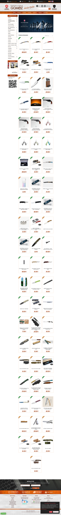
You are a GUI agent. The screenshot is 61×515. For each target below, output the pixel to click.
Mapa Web (12, 497)
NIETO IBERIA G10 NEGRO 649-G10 (24, 69)
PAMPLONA (9, 58)
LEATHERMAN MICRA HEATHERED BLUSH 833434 (48, 129)
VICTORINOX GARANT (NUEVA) (36, 309)
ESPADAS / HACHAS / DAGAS (12, 43)
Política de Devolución (12, 504)
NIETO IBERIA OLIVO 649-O (36, 69)
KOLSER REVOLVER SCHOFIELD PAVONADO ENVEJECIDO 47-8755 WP (36, 129)
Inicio (14, 12)
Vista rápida (24, 42)
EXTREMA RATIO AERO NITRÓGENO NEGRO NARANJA (36, 109)
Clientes (29, 12)
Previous (20, 23)
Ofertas (40, 12)
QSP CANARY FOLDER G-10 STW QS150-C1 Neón (36, 289)
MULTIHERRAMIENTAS (11, 30)
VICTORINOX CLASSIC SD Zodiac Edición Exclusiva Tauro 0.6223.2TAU (24, 249)
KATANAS (9, 41)
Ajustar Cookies (55, 511)
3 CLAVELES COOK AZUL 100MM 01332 (48, 69)
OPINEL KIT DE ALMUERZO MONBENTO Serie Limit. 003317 (24, 329)
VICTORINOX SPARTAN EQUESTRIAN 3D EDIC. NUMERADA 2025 (24, 289)
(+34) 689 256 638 (37, 501)
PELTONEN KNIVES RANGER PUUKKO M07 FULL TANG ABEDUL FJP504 (36, 389)
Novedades (45, 12)
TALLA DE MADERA (11, 24)
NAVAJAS (9, 17)
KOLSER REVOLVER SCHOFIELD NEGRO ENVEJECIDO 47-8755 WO (24, 129)
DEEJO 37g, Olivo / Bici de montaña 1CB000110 (48, 408)
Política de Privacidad (12, 501)
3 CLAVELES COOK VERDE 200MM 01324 (24, 89)
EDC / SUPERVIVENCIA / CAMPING (11, 28)
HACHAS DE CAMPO (11, 26)
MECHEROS (9, 55)
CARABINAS (10, 48)
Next (52, 23)
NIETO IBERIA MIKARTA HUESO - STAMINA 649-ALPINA (36, 169)
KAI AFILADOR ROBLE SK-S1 (24, 428)
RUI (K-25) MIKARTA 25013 (24, 368)
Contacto (35, 12)
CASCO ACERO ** (13, 71)
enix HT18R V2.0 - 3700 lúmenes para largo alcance (47, 249)
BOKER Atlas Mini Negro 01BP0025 (48, 289)
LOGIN (39, 6)
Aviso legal (12, 500)
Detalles (19, 12)
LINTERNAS (10, 50)
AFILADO (9, 40)
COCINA (9, 31)
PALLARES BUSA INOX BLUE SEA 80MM (24, 448)
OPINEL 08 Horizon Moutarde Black (48, 189)
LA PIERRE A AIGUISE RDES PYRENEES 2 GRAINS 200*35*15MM (48, 349)
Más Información (43, 509)
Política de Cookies (13, 503)
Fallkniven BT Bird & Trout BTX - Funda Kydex (36, 209)
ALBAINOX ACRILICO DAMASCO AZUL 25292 (24, 408)
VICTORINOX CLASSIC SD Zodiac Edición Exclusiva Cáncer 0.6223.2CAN (48, 209)
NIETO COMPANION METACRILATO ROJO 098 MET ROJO (36, 229)
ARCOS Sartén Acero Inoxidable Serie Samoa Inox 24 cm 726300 (24, 229)
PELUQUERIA (10, 38)
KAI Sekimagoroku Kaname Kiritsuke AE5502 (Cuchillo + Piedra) (36, 428)
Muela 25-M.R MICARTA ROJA (48, 49)
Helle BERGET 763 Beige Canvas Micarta (36, 269)
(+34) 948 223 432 (37, 500)
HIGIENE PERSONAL (11, 35)
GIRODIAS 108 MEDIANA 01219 (36, 349)
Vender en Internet (30, 511)
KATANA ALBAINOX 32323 (48, 428)
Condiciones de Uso (13, 502)
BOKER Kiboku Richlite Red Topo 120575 (36, 408)
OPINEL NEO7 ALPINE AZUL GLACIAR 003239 (48, 169)
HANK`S (9, 22)
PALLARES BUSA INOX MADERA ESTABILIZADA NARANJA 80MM (36, 448)
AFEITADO (9, 36)
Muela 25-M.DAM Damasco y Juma (24, 49)
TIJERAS (9, 33)
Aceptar (51, 511)
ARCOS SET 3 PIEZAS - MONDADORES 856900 (24, 189)
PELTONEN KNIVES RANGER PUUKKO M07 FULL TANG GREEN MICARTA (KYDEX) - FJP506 (36, 328)
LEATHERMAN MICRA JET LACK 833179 (24, 149)
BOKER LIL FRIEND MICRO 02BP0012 (24, 349)
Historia (24, 12)
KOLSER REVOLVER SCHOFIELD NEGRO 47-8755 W (48, 109)
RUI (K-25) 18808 (48, 448)
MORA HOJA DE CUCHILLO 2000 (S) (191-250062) (47, 309)
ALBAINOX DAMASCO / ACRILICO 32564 (48, 388)
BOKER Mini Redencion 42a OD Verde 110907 (24, 388)
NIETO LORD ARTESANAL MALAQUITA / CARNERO (48, 368)
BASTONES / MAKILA (11, 53)
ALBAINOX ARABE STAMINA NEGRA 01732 (48, 329)
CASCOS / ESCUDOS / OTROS (12, 45)
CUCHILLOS (9, 19)
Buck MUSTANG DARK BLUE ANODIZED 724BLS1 (24, 109)
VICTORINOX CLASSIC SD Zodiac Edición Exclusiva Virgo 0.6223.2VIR (36, 189)
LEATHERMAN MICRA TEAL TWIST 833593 (47, 149)
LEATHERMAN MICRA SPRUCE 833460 (36, 149)
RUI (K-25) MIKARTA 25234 (36, 468)
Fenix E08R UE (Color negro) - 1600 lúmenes (24, 269)
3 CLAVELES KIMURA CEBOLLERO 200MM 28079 (36, 89)
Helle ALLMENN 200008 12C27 (48, 269)
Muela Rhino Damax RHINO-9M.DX (24, 169)
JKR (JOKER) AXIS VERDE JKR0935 (36, 249)
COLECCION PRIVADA (11, 56)
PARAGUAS (9, 51)
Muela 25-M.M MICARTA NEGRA (36, 49)
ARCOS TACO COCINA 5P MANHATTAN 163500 (48, 89)
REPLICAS (9, 46)
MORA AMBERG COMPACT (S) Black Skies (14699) (24, 209)
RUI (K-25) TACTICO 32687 (36, 368)
